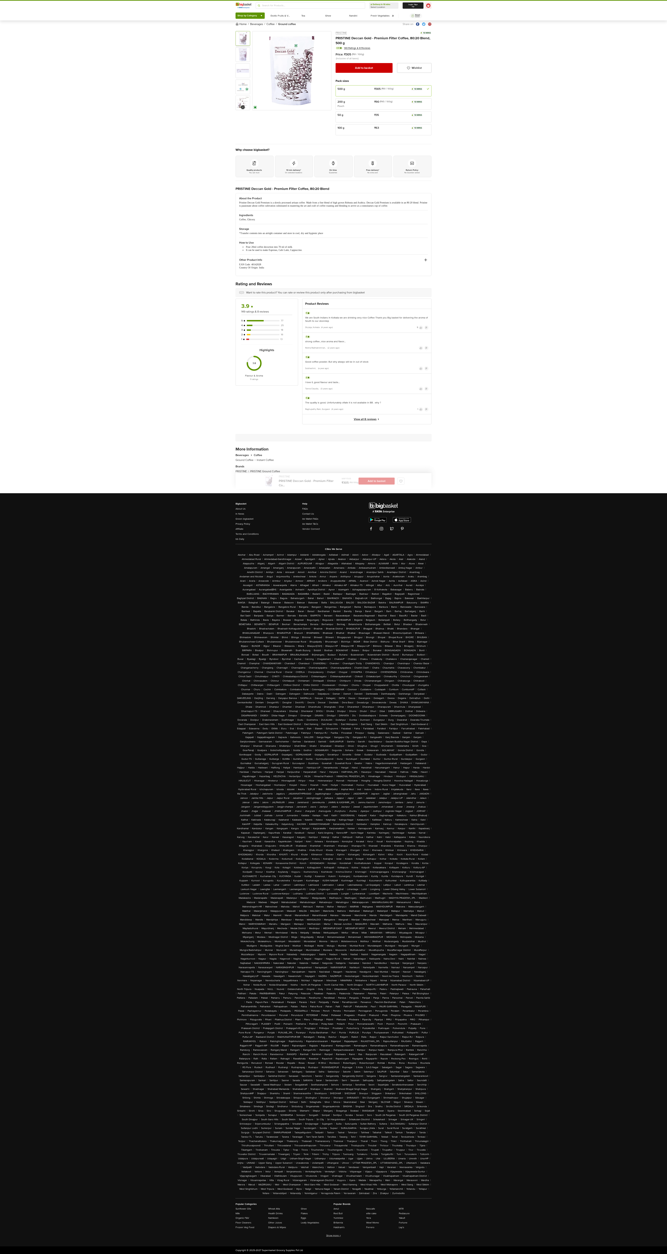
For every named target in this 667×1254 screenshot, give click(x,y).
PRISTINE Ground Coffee (265, 471)
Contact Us (308, 513)
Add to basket (364, 68)
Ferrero (370, 1227)
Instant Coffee (265, 460)
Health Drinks (275, 1213)
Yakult (402, 1217)
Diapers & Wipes (277, 1227)
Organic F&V (242, 1217)
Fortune (403, 1222)
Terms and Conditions (247, 533)
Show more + (333, 1235)
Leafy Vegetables (310, 1222)
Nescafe (370, 1208)
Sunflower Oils (243, 1208)
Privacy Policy (243, 523)
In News (240, 513)
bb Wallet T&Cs (310, 523)
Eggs (303, 1217)
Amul (336, 1208)
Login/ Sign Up (413, 5)
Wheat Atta (274, 1208)
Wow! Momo (372, 1222)
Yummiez (338, 1217)
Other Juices (275, 1222)
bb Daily (240, 539)
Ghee (304, 1208)
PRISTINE (341, 33)
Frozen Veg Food (245, 1227)
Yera (368, 1217)
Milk (238, 1213)
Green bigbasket (244, 518)
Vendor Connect (311, 528)
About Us (241, 508)
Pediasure (404, 1213)
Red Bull (338, 1213)
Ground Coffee (245, 460)
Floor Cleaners (243, 1222)
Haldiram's (339, 1227)
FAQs (305, 508)
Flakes (304, 1213)
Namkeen (273, 1217)
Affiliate (239, 528)
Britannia (338, 1222)
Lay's (401, 1227)
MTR (401, 1208)
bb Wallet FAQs (310, 518)
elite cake (371, 1213)
